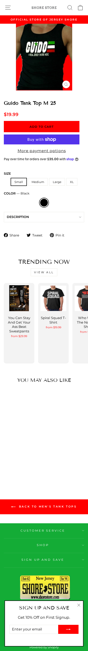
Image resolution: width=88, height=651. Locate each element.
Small (18, 182)
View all (44, 272)
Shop (43, 545)
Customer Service (43, 530)
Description (18, 217)
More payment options (42, 150)
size (7, 173)
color (16, 193)
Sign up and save (43, 559)
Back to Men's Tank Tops (47, 506)
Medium (38, 182)
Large (57, 182)
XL (72, 182)
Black (44, 202)
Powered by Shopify (44, 647)
